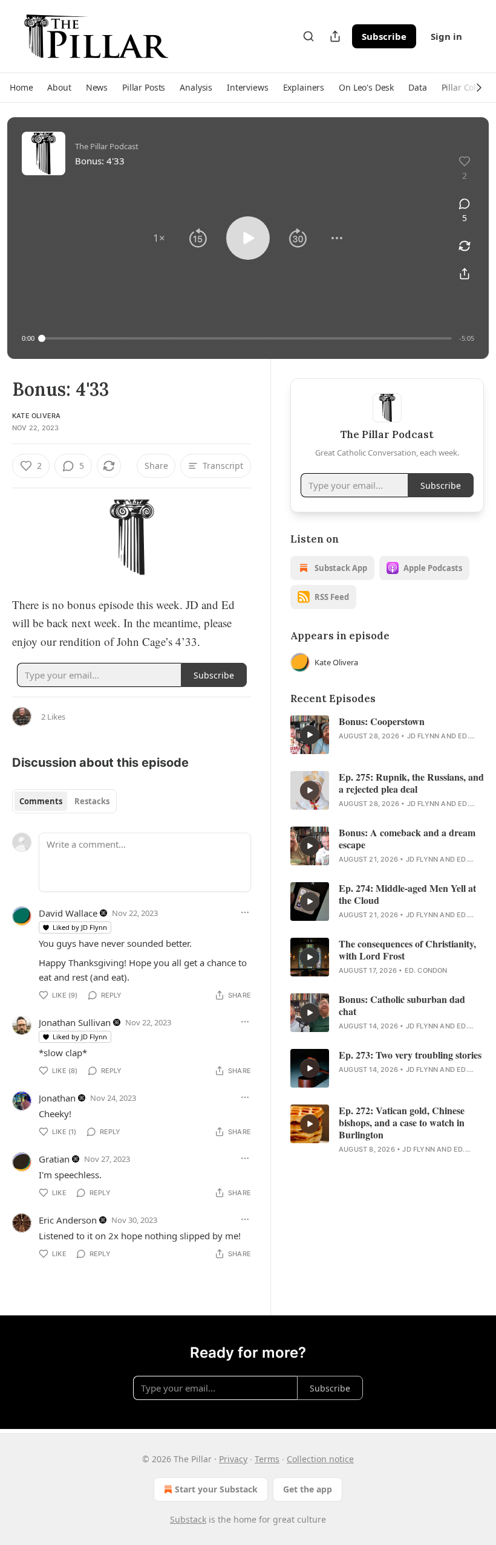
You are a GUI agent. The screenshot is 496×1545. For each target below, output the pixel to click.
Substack (188, 1519)
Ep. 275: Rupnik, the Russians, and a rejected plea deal (411, 783)
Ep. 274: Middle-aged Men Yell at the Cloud (407, 894)
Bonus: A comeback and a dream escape (407, 839)
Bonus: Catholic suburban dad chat (402, 1005)
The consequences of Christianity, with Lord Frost (407, 950)
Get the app (307, 1489)
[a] (309, 734)
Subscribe (384, 36)
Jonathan (57, 1098)
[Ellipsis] (245, 912)
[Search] (308, 36)
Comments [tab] (40, 801)
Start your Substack (216, 1489)
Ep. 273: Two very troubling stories (410, 1055)
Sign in (446, 36)
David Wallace (68, 913)
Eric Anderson (68, 1220)
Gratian (54, 1159)
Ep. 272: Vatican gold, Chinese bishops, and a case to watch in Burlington (402, 1123)
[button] (21, 87)
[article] (387, 735)
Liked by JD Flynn (80, 927)
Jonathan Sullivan (75, 1022)
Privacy (233, 1459)
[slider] (247, 338)
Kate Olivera (36, 415)
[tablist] (64, 801)
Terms (267, 1459)
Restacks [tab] (91, 801)
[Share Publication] (335, 36)
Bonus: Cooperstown (382, 721)
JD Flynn (423, 736)
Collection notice (320, 1459)
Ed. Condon (426, 970)
